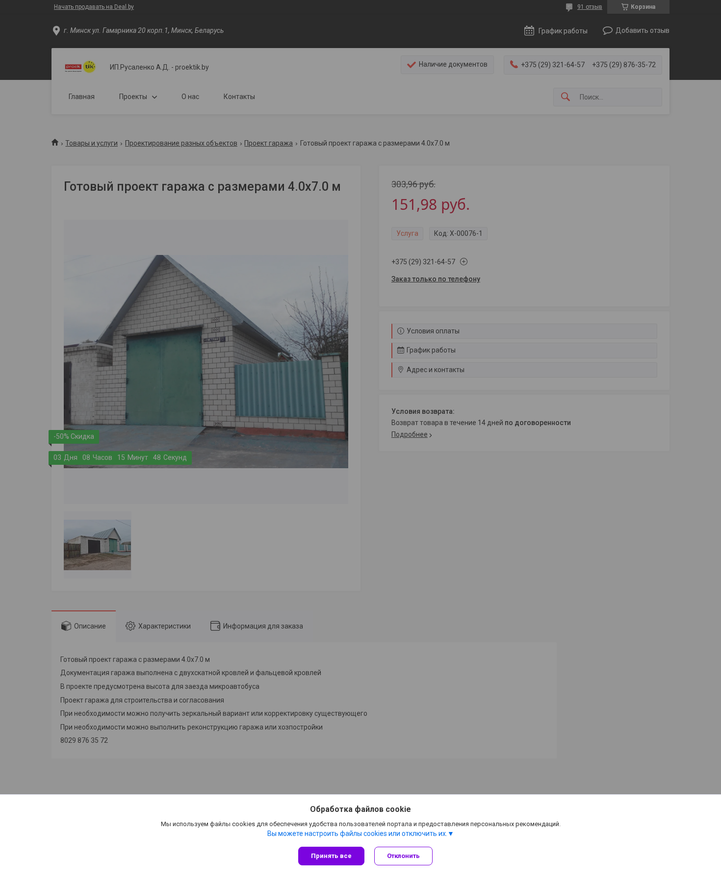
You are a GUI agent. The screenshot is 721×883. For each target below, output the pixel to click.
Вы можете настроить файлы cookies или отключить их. (357, 833)
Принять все (331, 855)
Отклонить (403, 855)
